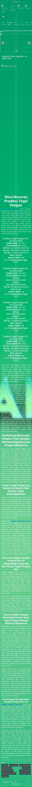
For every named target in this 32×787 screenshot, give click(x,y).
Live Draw (22, 23)
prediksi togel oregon (25, 770)
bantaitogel (4, 765)
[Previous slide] (2, 42)
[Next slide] (29, 42)
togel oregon (5, 776)
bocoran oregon (13, 765)
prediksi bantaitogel (6, 768)
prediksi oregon (26, 768)
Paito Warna (27, 23)
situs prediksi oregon (25, 773)
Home (4, 23)
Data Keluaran (16, 23)
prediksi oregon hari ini (7, 770)
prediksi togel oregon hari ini (8, 773)
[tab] (14, 50)
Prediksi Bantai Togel (22, 782)
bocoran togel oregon (25, 765)
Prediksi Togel (9, 23)
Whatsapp (16, 2)
